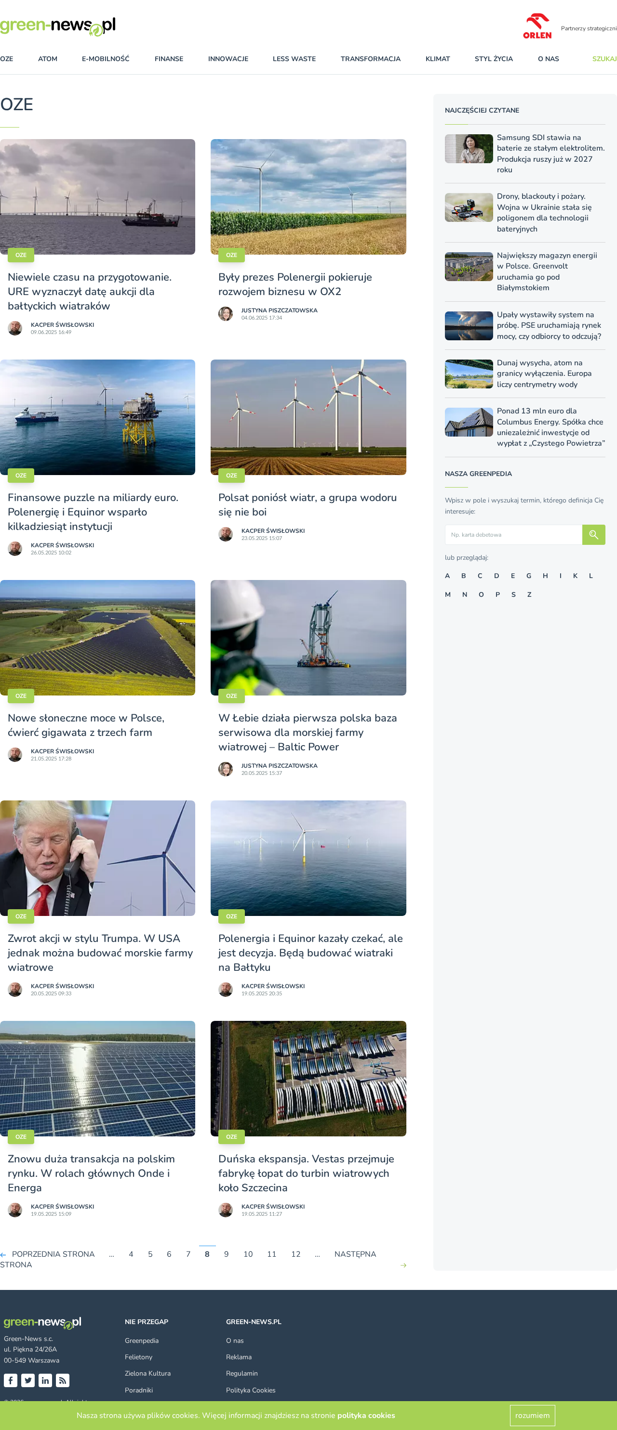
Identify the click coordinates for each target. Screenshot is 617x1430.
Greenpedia (142, 1340)
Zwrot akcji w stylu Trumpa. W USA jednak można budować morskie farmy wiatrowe (100, 953)
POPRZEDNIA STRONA (53, 1254)
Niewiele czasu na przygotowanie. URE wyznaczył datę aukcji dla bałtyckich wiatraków (90, 291)
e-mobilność (106, 59)
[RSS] (62, 1380)
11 (272, 1254)
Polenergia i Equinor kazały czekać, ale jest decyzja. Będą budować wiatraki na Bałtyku (310, 953)
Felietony (138, 1357)
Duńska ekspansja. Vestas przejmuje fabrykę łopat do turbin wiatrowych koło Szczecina (306, 1173)
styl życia (494, 59)
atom (47, 59)
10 (248, 1254)
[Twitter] (28, 1380)
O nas (548, 59)
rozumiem (532, 1415)
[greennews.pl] (77, 27)
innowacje (228, 59)
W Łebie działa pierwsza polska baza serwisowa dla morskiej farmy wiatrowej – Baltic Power (307, 732)
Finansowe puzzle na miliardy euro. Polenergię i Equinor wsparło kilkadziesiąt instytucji (93, 512)
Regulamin (242, 1373)
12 (296, 1254)
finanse (169, 59)
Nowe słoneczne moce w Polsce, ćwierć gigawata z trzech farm (86, 725)
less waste (294, 59)
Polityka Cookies (251, 1390)
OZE (6, 59)
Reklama (239, 1357)
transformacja (371, 59)
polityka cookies (366, 1415)
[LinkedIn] (45, 1380)
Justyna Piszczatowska (279, 310)
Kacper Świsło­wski (62, 325)
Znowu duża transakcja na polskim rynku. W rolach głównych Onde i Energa (91, 1173)
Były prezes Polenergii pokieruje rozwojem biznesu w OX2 (295, 284)
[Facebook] (10, 1380)
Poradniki (139, 1390)
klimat (438, 59)
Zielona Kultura (148, 1373)
